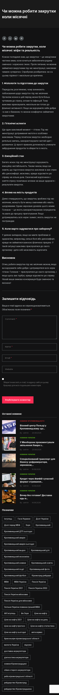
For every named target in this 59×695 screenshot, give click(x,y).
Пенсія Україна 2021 (13, 588)
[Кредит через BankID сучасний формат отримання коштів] (9, 480)
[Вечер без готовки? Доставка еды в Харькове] (9, 497)
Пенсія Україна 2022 (37, 588)
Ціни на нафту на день (37, 620)
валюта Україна (11, 645)
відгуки (27, 645)
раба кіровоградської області (18, 676)
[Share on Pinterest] (21, 38)
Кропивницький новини (15, 563)
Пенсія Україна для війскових (18, 601)
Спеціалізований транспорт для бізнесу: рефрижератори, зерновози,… (37, 462)
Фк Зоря (25, 613)
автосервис (36, 632)
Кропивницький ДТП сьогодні (18, 531)
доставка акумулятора (15, 651)
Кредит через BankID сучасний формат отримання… (37, 480)
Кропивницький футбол (15, 575)
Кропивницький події (14, 569)
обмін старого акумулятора (17, 670)
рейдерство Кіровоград (15, 683)
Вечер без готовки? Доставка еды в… (36, 497)
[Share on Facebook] (4, 38)
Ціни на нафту (40, 613)
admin (26, 433)
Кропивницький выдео (15, 550)
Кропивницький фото (40, 569)
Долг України (42, 519)
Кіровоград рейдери (41, 575)
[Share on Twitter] (10, 38)
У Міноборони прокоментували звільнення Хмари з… (37, 444)
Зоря (28, 525)
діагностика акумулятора (16, 657)
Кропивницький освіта (42, 563)
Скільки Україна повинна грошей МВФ (22, 607)
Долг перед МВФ (12, 525)
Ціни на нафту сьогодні (15, 632)
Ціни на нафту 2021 (13, 620)
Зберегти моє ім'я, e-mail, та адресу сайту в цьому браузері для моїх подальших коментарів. (26, 383)
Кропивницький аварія (14, 538)
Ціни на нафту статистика (42, 626)
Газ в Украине (24, 519)
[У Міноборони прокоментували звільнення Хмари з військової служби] (9, 444)
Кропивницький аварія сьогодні (19, 544)
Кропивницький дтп (40, 550)
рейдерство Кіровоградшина (18, 689)
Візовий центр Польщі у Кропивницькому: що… (33, 427)
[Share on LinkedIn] (16, 38)
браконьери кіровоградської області (21, 638)
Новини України (27, 438)
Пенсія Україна (39, 582)
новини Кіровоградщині (15, 664)
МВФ (6, 582)
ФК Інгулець (10, 613)
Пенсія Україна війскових (16, 594)
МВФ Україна (20, 582)
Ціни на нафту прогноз (14, 626)
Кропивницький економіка (16, 557)
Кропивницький (43, 525)
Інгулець (8, 519)
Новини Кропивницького (32, 421)
